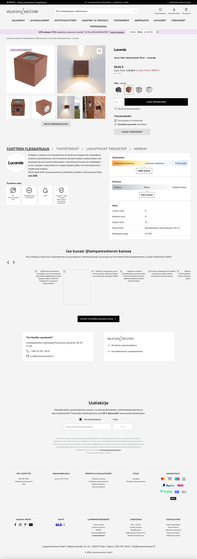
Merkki (140, 148)
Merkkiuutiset (136, 530)
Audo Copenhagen (173, 524)
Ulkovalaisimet (41, 38)
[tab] (29, 149)
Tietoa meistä (98, 524)
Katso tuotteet (117, 32)
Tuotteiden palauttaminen (98, 481)
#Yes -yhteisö (136, 524)
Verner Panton (173, 527)
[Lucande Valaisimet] (128, 50)
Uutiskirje (136, 479)
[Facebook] (15, 524)
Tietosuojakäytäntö (98, 533)
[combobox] (97, 11)
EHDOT (98, 530)
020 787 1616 (24, 479)
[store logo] (22, 11)
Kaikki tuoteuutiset (173, 535)
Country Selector (98, 535)
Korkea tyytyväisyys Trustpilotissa (32, 2)
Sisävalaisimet (29, 38)
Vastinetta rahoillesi (173, 530)
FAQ (23, 484)
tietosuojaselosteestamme (110, 450)
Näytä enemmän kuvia (56, 124)
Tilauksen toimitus (98, 479)
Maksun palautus (98, 484)
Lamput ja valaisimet (14, 38)
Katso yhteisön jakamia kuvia (96, 319)
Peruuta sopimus (98, 487)
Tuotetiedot (67, 148)
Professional (98, 26)
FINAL (141, 32)
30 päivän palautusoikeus (135, 481)
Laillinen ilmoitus (98, 527)
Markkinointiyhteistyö (136, 535)
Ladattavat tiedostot (106, 148)
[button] (17, 107)
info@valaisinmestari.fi (41, 356)
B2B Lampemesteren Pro (135, 533)
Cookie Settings (136, 527)
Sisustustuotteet (173, 533)
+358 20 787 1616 (39, 351)
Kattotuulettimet (66, 20)
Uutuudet (160, 20)
